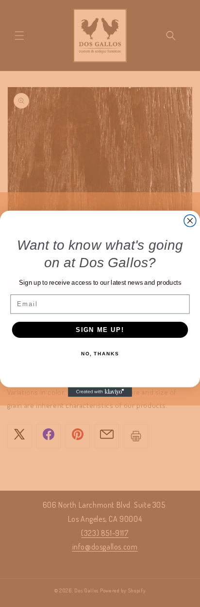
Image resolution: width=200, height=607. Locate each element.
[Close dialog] (190, 221)
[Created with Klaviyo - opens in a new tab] (100, 392)
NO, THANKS (100, 354)
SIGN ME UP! (100, 329)
